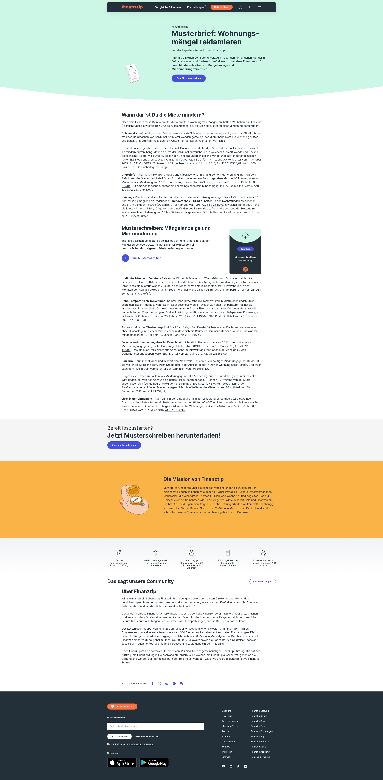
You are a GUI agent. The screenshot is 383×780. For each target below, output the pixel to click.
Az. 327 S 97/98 (210, 383)
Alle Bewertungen (262, 581)
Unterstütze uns (125, 706)
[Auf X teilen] (159, 683)
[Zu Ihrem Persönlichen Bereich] (240, 7)
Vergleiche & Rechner (168, 7)
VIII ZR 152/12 (156, 391)
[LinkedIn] (245, 766)
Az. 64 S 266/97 (212, 204)
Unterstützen (221, 7)
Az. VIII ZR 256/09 (215, 353)
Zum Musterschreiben (189, 78)
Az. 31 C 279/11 (139, 293)
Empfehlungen (196, 7)
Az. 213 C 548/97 (140, 189)
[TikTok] (238, 766)
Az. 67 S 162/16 (175, 410)
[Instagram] (231, 766)
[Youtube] (224, 766)
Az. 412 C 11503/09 (229, 163)
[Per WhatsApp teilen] (174, 683)
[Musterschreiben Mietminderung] (245, 251)
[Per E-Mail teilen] (167, 683)
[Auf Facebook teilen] (152, 683)
